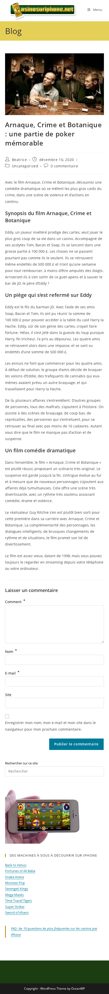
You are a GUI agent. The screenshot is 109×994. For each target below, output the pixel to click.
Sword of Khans (17, 912)
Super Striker (15, 906)
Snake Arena (14, 877)
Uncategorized (25, 166)
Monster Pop (15, 882)
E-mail (12, 673)
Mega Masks (14, 894)
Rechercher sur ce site (21, 763)
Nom (11, 651)
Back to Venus (15, 865)
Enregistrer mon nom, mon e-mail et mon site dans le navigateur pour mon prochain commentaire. (50, 725)
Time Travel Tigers (18, 900)
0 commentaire (64, 166)
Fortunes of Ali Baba (20, 871)
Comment (15, 601)
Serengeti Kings (16, 888)
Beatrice (19, 159)
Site (8, 694)
